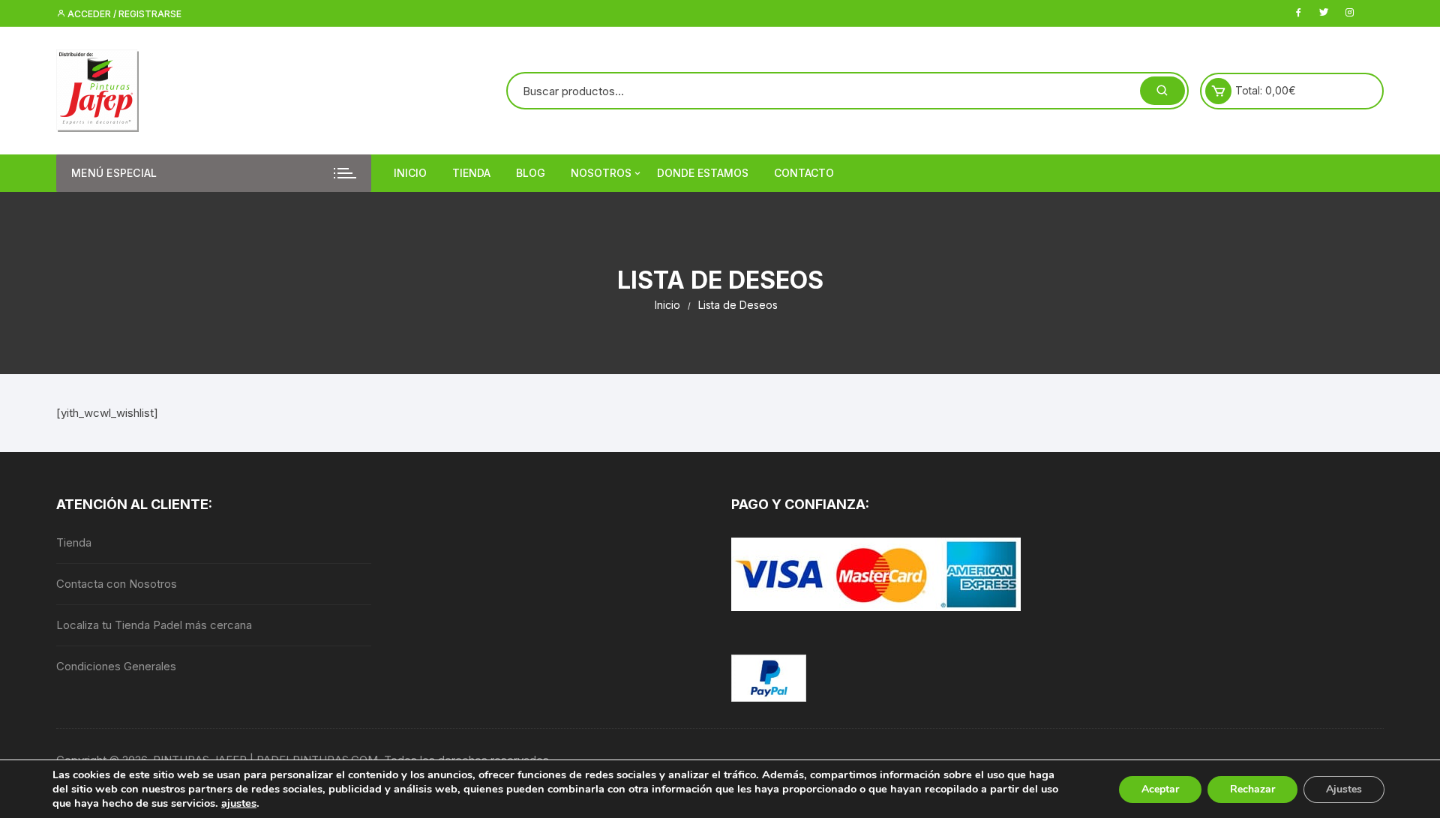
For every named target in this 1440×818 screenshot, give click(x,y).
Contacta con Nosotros (116, 584)
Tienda (471, 172)
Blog (530, 172)
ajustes (238, 803)
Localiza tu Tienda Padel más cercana (154, 625)
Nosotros (601, 172)
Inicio (410, 172)
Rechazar (1252, 789)
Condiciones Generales (116, 666)
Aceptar (1160, 789)
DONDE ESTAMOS (702, 172)
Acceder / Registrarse (123, 13)
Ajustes (1344, 789)
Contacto (804, 172)
